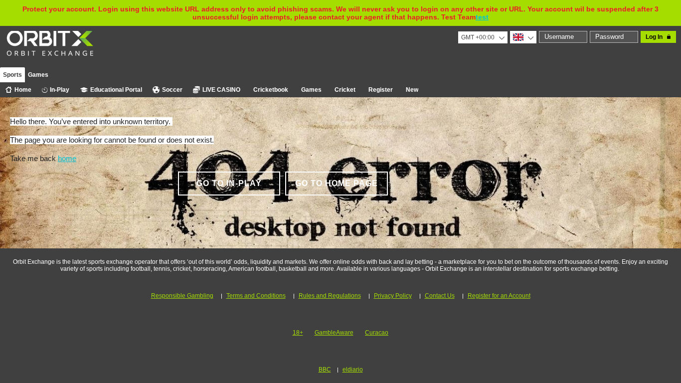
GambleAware (334, 332)
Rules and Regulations (330, 295)
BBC (325, 369)
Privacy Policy (393, 295)
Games (38, 74)
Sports (12, 74)
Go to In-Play (229, 183)
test (482, 17)
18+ (298, 332)
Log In (654, 36)
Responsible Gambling (182, 295)
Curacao (376, 332)
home (67, 158)
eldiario (352, 369)
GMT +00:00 (478, 37)
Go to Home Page (336, 183)
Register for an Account (499, 295)
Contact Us (440, 295)
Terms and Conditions (256, 295)
